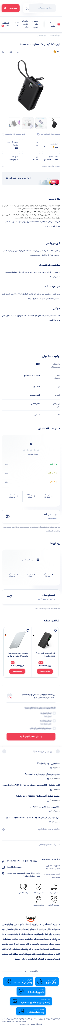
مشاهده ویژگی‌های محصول (51, 166)
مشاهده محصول (45, 671)
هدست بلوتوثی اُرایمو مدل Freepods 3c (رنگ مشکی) (38, 796)
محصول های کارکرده (35, 24)
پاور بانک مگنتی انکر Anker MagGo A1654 (45, 655)
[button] (58, 751)
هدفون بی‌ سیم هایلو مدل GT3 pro (45, 807)
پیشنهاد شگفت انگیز (25, 24)
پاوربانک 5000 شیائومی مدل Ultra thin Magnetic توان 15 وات (17, 655)
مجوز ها (17, 24)
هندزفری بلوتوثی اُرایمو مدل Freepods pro (42, 774)
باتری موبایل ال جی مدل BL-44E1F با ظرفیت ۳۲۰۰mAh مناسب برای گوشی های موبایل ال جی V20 (33, 818)
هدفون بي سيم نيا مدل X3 (48, 763)
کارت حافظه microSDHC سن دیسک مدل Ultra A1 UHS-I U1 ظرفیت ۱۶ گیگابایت (32, 785)
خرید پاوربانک (46, 211)
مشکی (37, 415)
